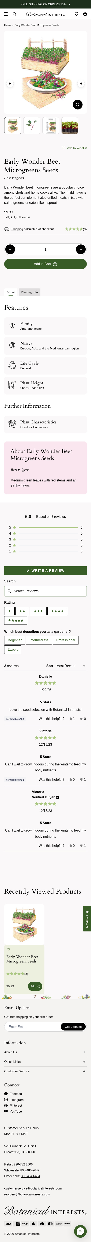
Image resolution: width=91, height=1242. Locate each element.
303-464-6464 (30, 1176)
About (11, 292)
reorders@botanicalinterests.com (27, 1194)
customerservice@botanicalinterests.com (33, 1188)
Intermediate (39, 640)
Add (32, 986)
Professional (65, 640)
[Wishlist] (76, 14)
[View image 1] (12, 125)
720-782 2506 (23, 1164)
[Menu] (6, 14)
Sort (50, 666)
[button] (74, 147)
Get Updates (73, 1026)
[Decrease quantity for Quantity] (10, 249)
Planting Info (29, 292)
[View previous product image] (10, 83)
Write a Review (56, 572)
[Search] (14, 14)
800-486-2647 (29, 1170)
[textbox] (45, 591)
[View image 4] (69, 125)
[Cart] (85, 14)
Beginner (15, 640)
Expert (13, 649)
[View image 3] (50, 125)
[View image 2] (31, 125)
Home (7, 25)
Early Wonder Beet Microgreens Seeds (22, 959)
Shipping (17, 229)
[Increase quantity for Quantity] (81, 249)
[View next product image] (81, 83)
